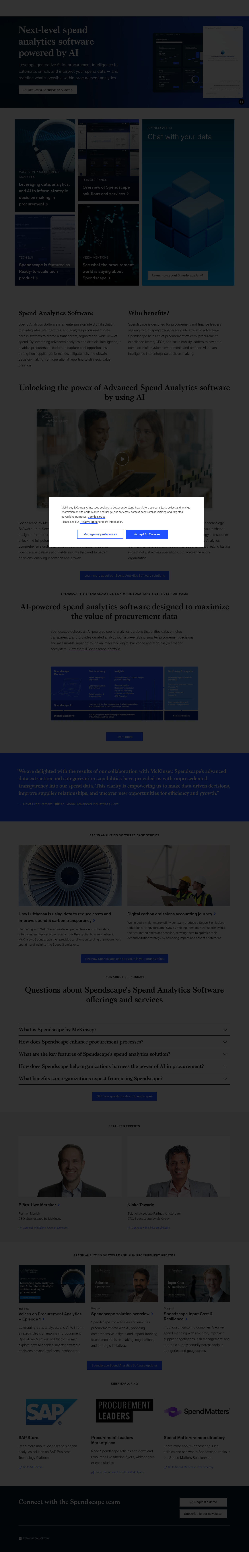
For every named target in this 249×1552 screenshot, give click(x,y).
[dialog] (126, 522)
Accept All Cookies (147, 534)
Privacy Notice (89, 521)
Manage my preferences (100, 534)
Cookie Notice (96, 516)
